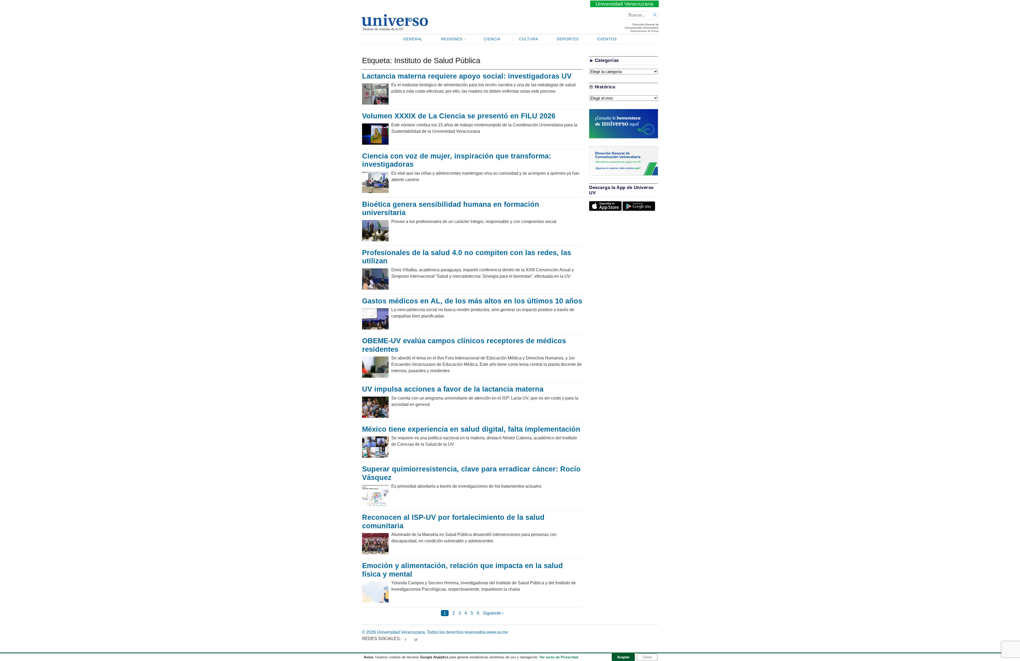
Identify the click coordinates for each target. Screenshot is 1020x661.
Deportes (568, 39)
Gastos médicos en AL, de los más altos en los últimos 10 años (472, 301)
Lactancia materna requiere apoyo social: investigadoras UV (468, 76)
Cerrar (647, 657)
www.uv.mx (497, 632)
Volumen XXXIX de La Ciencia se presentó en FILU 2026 (458, 116)
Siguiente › (493, 613)
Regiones (452, 39)
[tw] (416, 638)
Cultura (528, 39)
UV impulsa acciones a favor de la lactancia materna (452, 389)
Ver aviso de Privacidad (558, 657)
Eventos (607, 39)
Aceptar (623, 657)
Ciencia (492, 39)
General (413, 39)
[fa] (405, 638)
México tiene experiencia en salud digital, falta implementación (471, 429)
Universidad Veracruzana (624, 4)
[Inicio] (394, 28)
